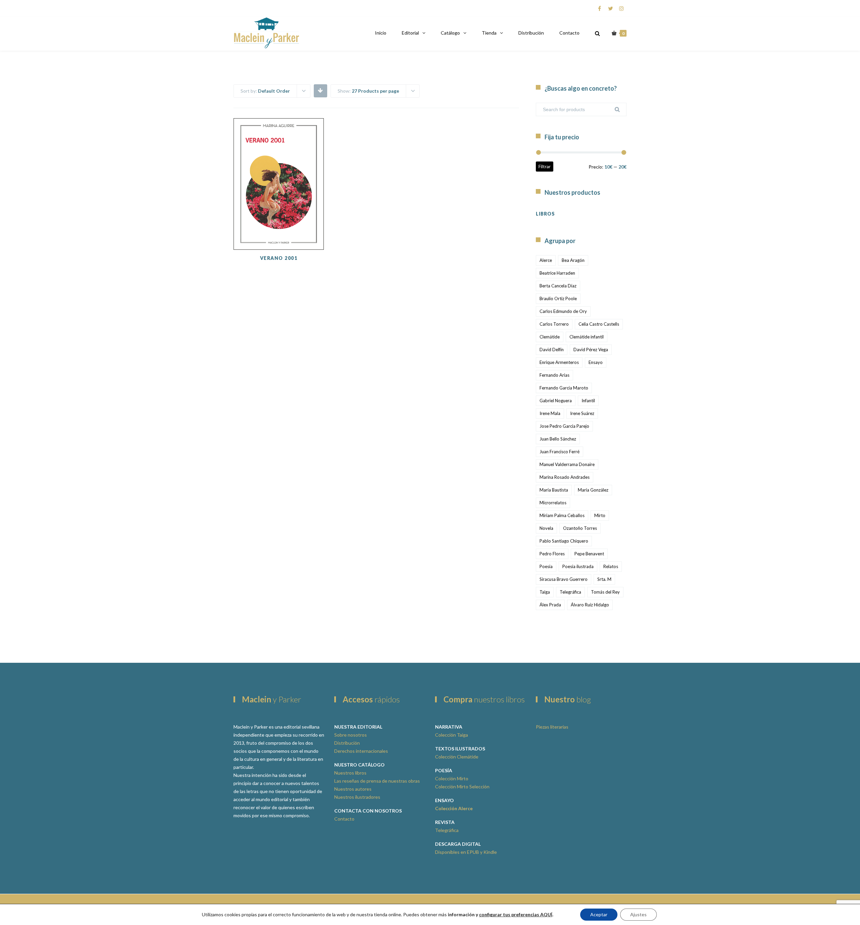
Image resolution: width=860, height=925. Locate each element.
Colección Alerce (454, 808)
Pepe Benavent (589, 553)
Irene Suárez (582, 413)
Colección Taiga (451, 735)
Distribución (531, 33)
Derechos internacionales (361, 751)
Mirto (599, 515)
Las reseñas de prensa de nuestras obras (377, 781)
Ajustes (638, 914)
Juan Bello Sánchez (558, 439)
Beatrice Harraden (557, 273)
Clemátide (550, 336)
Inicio (380, 33)
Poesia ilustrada (578, 566)
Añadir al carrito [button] (278, 216)
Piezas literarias (552, 727)
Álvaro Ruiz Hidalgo (590, 604)
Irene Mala (550, 413)
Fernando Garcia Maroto (564, 387)
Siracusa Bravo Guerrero (564, 579)
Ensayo (596, 362)
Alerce (546, 260)
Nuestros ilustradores (357, 797)
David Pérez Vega (590, 349)
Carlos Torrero (554, 324)
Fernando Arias (554, 375)
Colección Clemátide (456, 756)
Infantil (588, 400)
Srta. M (604, 579)
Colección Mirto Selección (462, 786)
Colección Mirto (451, 778)
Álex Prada (550, 604)
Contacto (569, 33)
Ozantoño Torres (580, 528)
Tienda (489, 33)
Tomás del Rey (605, 592)
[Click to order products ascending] (320, 90)
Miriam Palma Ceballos (562, 515)
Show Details (278, 233)
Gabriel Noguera (556, 400)
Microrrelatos (553, 502)
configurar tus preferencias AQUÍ (515, 914)
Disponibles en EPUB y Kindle (466, 852)
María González (593, 490)
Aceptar (598, 914)
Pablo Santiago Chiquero (564, 541)
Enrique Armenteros (559, 362)
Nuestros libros (350, 773)
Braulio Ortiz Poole (558, 298)
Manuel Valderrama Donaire (567, 464)
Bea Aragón (573, 260)
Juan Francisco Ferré (559, 451)
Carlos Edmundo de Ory (563, 311)
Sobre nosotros (350, 735)
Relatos (610, 566)
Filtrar (545, 166)
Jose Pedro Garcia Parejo (564, 426)
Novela (546, 528)
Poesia (546, 566)
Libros (545, 214)
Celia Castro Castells (598, 324)
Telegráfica (570, 592)
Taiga (545, 592)
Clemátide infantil (586, 336)
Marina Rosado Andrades (565, 477)
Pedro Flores (552, 553)
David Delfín (552, 349)
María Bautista (554, 490)
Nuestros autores (353, 789)
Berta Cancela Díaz (558, 285)
